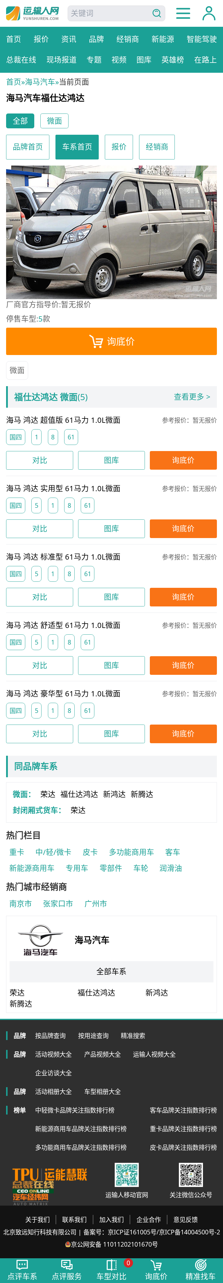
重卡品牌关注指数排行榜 (183, 1128)
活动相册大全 (53, 1091)
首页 (13, 82)
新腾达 (142, 794)
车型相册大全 (102, 1091)
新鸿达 (114, 794)
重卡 (16, 852)
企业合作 (148, 1219)
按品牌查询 (50, 1035)
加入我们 (111, 1219)
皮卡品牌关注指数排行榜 (183, 1147)
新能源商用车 (32, 868)
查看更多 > (192, 397)
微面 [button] (54, 121)
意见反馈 (185, 1219)
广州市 (95, 904)
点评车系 (22, 1276)
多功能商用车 (131, 852)
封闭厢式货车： (39, 810)
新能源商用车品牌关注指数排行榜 (81, 1128)
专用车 (77, 868)
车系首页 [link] (77, 147)
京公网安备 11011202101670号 (114, 1244)
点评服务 (67, 1276)
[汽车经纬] (30, 1199)
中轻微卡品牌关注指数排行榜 (74, 1110)
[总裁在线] (33, 1187)
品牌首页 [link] (28, 147)
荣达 (47, 794)
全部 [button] (20, 121)
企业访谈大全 (53, 1073)
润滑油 (170, 868)
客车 (172, 852)
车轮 (140, 868)
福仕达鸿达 (79, 794)
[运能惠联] (49, 1174)
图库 (111, 460)
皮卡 (90, 852)
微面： (24, 794)
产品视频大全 (102, 1054)
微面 (17, 370)
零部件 (111, 868)
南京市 (20, 904)
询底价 (121, 341)
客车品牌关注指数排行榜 (183, 1110)
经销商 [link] (157, 147)
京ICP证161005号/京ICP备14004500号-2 (164, 1232)
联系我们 (74, 1219)
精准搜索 (133, 1035)
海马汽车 (40, 82)
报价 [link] (119, 147)
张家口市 (58, 904)
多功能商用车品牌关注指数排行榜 (81, 1147)
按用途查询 (93, 1035)
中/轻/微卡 (53, 852)
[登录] (209, 13)
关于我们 (37, 1219)
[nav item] (183, 13)
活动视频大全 (53, 1054)
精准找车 (201, 1276)
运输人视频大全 (154, 1054)
